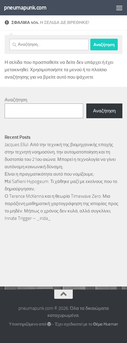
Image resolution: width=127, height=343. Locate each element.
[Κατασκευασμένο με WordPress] (49, 324)
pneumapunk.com (25, 7)
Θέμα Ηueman (105, 324)
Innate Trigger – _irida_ (28, 218)
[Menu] (119, 7)
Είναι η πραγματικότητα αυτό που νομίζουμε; (49, 174)
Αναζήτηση (16, 100)
